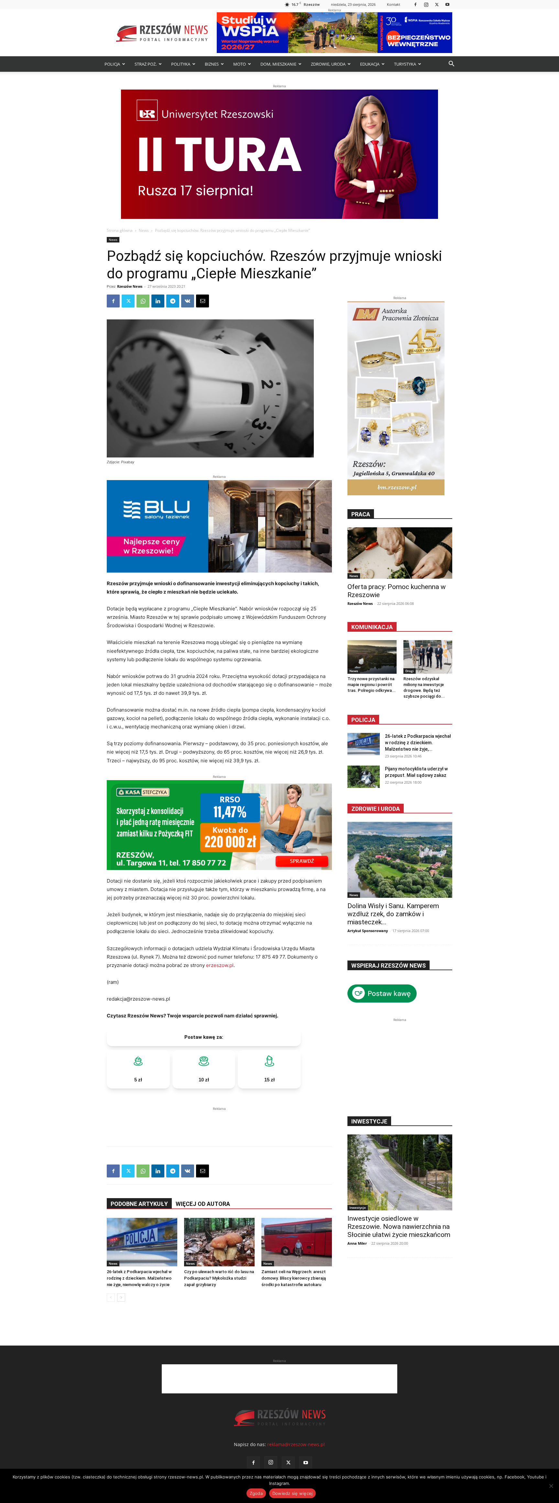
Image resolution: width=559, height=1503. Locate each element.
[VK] (187, 301)
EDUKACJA (369, 64)
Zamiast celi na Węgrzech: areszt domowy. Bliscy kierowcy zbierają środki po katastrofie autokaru (293, 1278)
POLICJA (112, 64)
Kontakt (393, 4)
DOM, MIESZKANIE (278, 64)
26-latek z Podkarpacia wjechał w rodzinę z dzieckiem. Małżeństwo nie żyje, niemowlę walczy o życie (139, 1278)
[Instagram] (426, 4)
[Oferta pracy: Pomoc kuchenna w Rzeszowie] (399, 553)
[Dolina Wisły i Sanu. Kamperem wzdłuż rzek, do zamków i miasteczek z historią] (399, 860)
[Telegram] (172, 301)
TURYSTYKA (405, 64)
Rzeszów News (129, 286)
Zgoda (256, 1493)
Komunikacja (372, 627)
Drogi (409, 671)
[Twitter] (437, 4)
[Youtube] (447, 4)
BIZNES (212, 64)
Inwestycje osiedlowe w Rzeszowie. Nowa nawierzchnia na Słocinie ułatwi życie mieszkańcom (398, 1227)
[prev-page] (111, 1298)
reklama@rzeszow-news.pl (296, 1444)
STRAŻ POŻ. (146, 64)
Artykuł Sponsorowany (367, 930)
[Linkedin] (157, 301)
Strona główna (120, 230)
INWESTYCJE (369, 1121)
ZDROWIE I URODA (375, 808)
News (144, 230)
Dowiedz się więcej (292, 1493)
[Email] (202, 301)
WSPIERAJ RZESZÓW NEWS (388, 965)
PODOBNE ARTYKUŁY (139, 1203)
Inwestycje (357, 1207)
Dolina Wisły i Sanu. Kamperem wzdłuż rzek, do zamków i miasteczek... (393, 914)
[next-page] (121, 1298)
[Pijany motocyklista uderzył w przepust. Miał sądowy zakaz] (363, 777)
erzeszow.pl (220, 965)
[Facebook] (415, 4)
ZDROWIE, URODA (328, 64)
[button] (451, 64)
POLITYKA (180, 64)
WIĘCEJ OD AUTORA (203, 1203)
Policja (363, 719)
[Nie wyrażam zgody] (551, 1486)
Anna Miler (357, 1243)
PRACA (360, 514)
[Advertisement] (219, 1122)
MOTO (239, 64)
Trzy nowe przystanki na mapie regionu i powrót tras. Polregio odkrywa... (371, 684)
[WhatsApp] (143, 301)
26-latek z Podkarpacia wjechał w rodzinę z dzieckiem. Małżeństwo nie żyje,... (418, 743)
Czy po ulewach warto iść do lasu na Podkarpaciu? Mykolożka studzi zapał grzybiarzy (219, 1278)
